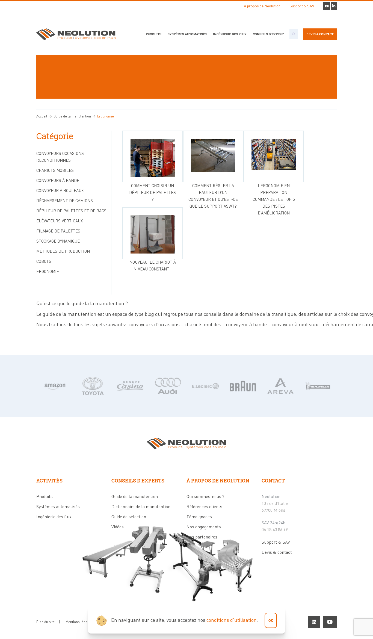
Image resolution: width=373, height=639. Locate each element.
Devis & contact (319, 34)
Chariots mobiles (55, 170)
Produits (153, 34)
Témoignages (199, 516)
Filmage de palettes (58, 230)
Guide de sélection (128, 516)
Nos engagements (204, 526)
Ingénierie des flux (230, 34)
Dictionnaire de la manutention (140, 506)
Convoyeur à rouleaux (60, 190)
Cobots (43, 261)
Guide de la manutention (72, 116)
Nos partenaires (202, 537)
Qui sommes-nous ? (205, 496)
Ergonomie (47, 271)
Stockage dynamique (58, 240)
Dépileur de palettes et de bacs (71, 210)
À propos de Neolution (262, 6)
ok (270, 620)
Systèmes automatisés (187, 34)
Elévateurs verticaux (59, 220)
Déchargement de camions (64, 200)
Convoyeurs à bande (57, 180)
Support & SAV (301, 6)
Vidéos (117, 526)
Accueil (41, 116)
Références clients (204, 506)
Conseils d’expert (268, 34)
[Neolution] (76, 34)
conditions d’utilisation (231, 620)
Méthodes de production (63, 251)
